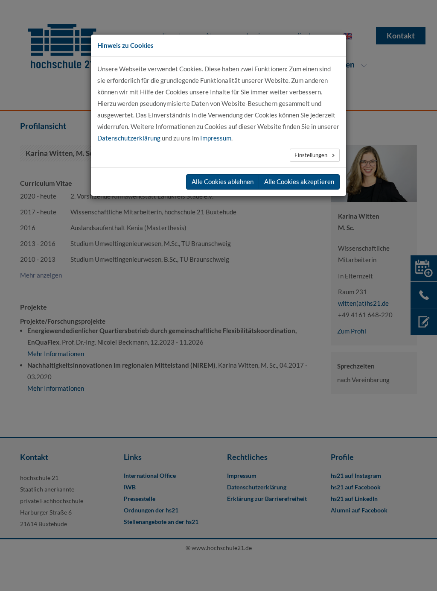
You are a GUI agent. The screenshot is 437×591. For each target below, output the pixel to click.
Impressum (215, 138)
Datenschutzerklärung (128, 138)
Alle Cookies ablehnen (222, 181)
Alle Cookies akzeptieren (299, 181)
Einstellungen (311, 155)
